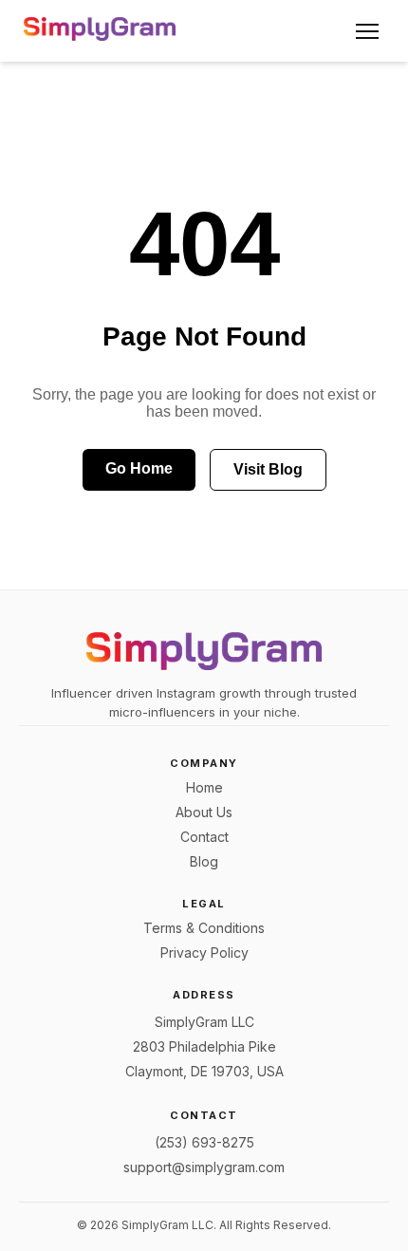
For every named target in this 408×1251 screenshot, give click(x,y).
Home (204, 787)
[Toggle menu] (367, 31)
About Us (204, 812)
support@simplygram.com (204, 1167)
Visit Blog (268, 469)
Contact (204, 837)
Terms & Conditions (204, 928)
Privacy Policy (204, 952)
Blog (204, 861)
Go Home (139, 468)
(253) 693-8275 (204, 1142)
